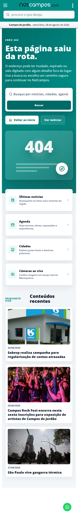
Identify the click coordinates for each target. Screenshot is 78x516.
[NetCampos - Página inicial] (39, 5)
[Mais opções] (72, 5)
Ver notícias (52, 120)
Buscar (39, 105)
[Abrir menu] (5, 5)
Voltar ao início (24, 120)
